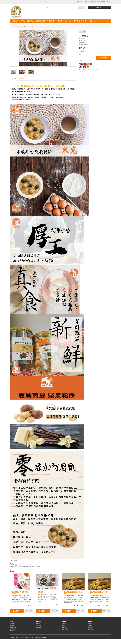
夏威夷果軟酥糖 (40, 21)
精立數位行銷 (19, 637)
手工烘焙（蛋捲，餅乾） (80, 21)
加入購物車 (103, 58)
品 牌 (18, 26)
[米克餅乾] (43, 48)
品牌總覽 (64, 624)
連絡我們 (38, 624)
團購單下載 (12, 631)
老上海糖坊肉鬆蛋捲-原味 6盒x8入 (99, 592)
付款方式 (12, 625)
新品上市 (15, 21)
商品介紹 (13, 79)
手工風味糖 (50, 21)
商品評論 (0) (21, 79)
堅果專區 (67, 21)
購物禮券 (64, 625)
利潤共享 (64, 627)
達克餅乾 (40, 592)
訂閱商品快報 (91, 629)
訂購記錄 (90, 625)
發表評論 (94, 69)
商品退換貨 (38, 625)
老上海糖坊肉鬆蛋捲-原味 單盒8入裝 (73, 592)
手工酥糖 (59, 21)
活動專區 (92, 21)
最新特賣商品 (65, 629)
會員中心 (90, 624)
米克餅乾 (32, 26)
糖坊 (25, 26)
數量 (80, 54)
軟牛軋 (23, 21)
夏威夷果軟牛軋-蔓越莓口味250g (20, 592)
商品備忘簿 (90, 627)
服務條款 (12, 624)
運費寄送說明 (13, 627)
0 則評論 (90, 69)
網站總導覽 (38, 627)
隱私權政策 (12, 629)
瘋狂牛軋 (30, 21)
